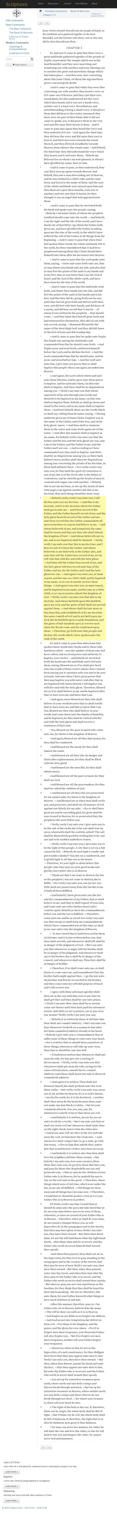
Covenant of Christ (19, 53)
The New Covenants (56, 11)
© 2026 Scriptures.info (12, 1507)
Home (41, 3)
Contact (67, 3)
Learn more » (11, 1471)
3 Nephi (47, 15)
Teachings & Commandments (18, 48)
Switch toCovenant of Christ (97, 15)
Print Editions (81, 3)
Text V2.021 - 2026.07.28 (35, 1507)
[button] (19, 64)
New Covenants (15, 24)
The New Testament (20, 28)
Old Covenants (15, 20)
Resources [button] (53, 3)
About (94, 3)
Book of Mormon (80, 11)
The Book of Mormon (21, 32)
